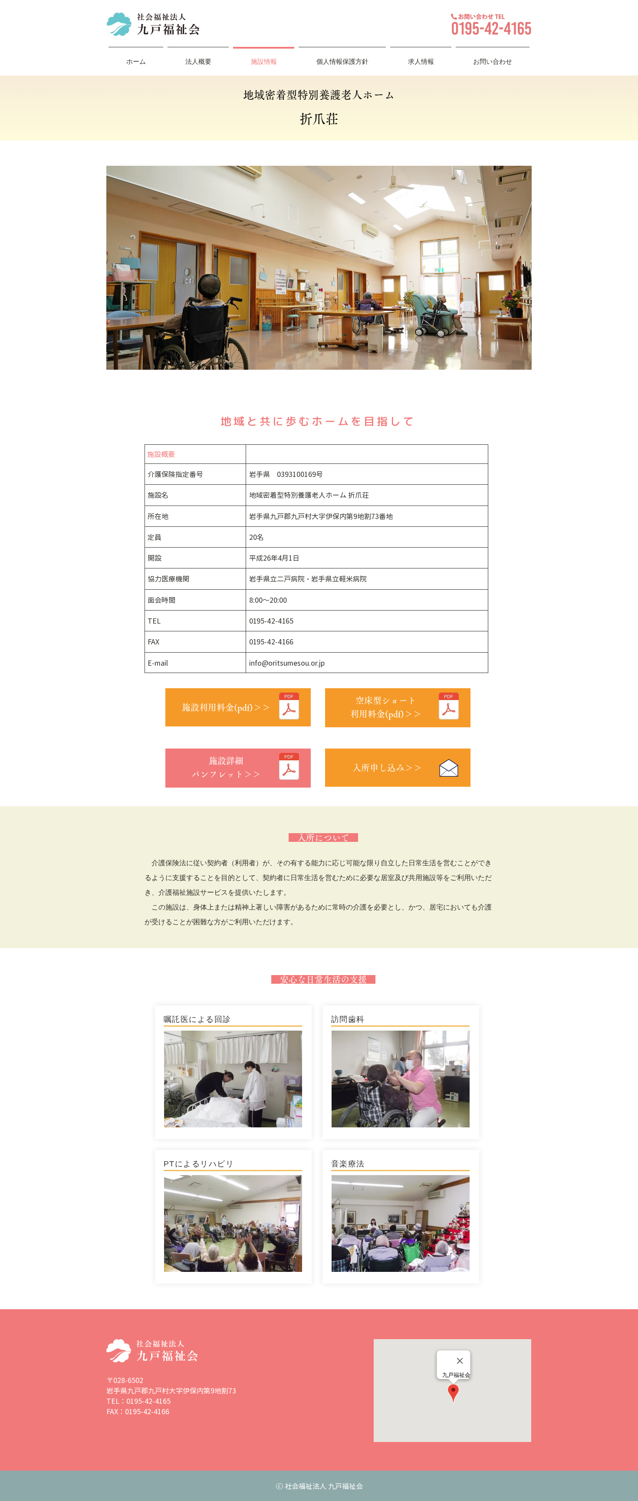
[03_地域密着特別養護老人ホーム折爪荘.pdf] (289, 707)
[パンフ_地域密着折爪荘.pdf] (289, 767)
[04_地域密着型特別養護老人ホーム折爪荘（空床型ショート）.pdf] (449, 707)
